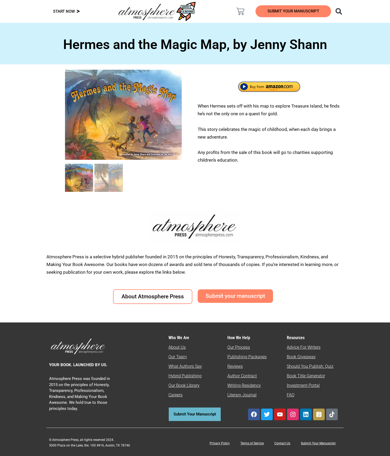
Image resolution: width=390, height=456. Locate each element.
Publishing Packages (247, 356)
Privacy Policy (220, 443)
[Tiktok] (332, 414)
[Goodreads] (319, 414)
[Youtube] (280, 414)
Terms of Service (252, 443)
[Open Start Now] (78, 11)
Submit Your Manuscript (318, 443)
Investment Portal (303, 385)
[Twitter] (267, 414)
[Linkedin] (306, 414)
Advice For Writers (303, 347)
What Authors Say (185, 366)
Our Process (238, 347)
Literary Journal (242, 394)
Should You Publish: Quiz (310, 366)
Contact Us (282, 443)
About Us (177, 347)
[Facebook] (254, 414)
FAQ (290, 394)
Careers (175, 394)
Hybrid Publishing (185, 375)
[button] (339, 11)
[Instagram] (293, 414)
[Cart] (240, 11)
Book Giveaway (301, 356)
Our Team (177, 356)
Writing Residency (244, 385)
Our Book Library (184, 385)
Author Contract (242, 375)
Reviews (235, 366)
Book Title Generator (306, 375)
